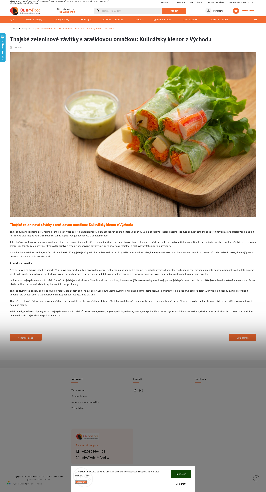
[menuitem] (15, 19)
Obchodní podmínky (239, 2)
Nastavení (81, 482)
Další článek (242, 337)
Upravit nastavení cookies (38, 479)
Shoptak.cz (38, 484)
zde (88, 475)
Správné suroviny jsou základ (85, 401)
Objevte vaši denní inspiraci (135, 390)
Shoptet (23, 484)
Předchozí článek (26, 337)
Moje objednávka (216, 2)
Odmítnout (181, 483)
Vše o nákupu (196, 2)
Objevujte (180, 2)
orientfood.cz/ (141, 390)
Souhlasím (181, 473)
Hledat (174, 10)
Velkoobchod (77, 407)
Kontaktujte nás (79, 396)
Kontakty (166, 2)
